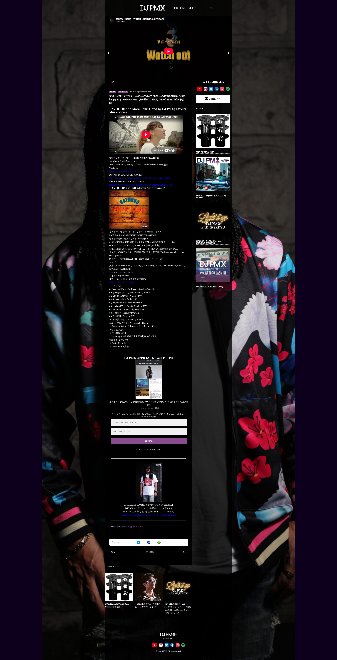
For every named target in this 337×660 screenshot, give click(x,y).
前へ (113, 552)
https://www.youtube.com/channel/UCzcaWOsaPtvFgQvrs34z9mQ (141, 185)
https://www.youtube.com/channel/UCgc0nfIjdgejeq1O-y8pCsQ (139, 178)
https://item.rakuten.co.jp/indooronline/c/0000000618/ (148, 515)
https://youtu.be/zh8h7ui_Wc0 (124, 171)
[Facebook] (148, 542)
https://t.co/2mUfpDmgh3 (122, 282)
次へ (184, 552)
